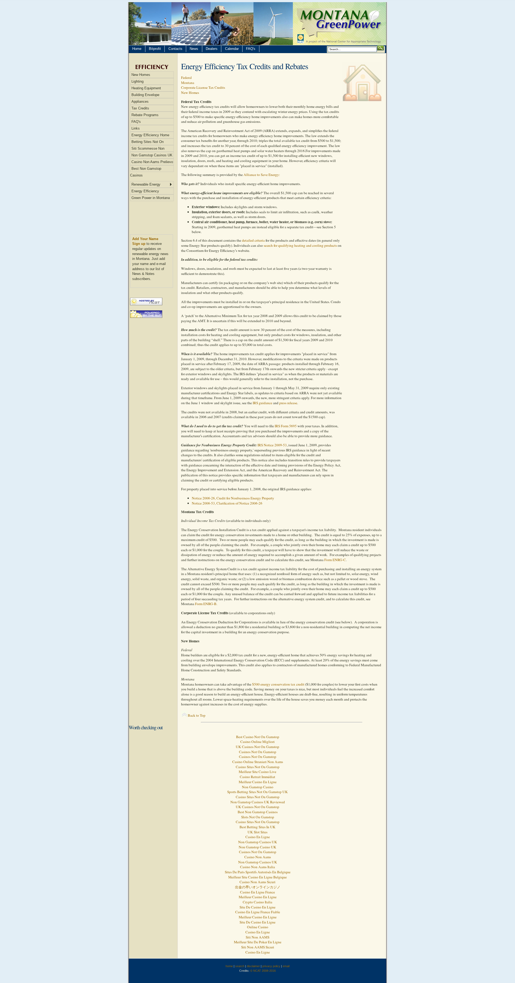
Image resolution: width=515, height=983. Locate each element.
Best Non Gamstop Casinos (145, 169)
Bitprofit (155, 49)
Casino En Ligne (257, 836)
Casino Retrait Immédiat (257, 776)
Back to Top (196, 715)
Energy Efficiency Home (150, 135)
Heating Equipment (146, 88)
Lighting (137, 81)
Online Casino (257, 927)
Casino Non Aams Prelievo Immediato (151, 162)
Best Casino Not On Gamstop (257, 736)
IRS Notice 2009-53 (272, 445)
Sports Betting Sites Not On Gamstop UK (257, 791)
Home (136, 49)
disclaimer (253, 966)
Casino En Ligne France (257, 892)
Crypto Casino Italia (257, 902)
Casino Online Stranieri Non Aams (257, 761)
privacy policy (271, 966)
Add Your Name (145, 239)
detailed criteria (253, 240)
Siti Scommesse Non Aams (147, 149)
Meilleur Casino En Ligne (258, 781)
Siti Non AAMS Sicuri (257, 947)
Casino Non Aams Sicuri (257, 881)
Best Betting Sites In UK (257, 826)
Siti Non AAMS (257, 937)
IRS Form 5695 (286, 426)
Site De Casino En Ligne (257, 907)
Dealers (212, 49)
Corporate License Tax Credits (203, 87)
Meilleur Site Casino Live (257, 771)
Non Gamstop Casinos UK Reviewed (257, 802)
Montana (187, 82)
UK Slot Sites (257, 832)
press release (288, 402)
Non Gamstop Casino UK (257, 847)
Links (135, 128)
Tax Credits (140, 108)
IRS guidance (262, 402)
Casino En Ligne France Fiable (257, 912)
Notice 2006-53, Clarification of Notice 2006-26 (227, 503)
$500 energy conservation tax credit (278, 684)
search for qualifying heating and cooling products (300, 245)
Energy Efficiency (145, 191)
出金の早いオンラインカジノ (257, 887)
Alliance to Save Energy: (262, 174)
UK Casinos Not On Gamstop (257, 746)
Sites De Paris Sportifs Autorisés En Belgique (257, 872)
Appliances (140, 102)
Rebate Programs (145, 115)
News (194, 49)
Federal (186, 77)
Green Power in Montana (150, 198)
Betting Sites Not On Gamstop (147, 142)
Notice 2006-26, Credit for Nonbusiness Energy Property (233, 498)
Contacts (175, 49)
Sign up (138, 244)
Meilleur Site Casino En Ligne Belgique (257, 877)
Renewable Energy (145, 184)
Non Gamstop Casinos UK (151, 155)
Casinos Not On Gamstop (257, 751)
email (286, 966)
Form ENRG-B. (206, 603)
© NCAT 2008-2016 (263, 970)
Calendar (232, 49)
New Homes (140, 75)
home (229, 966)
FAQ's (250, 49)
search (239, 966)
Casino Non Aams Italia (257, 866)
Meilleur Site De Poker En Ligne (257, 942)
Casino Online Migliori (257, 741)
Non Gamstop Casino (257, 787)
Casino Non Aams (257, 857)
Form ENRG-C (334, 559)
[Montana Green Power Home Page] (257, 23)
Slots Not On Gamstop (257, 817)
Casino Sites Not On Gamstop (257, 766)
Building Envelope (145, 95)
